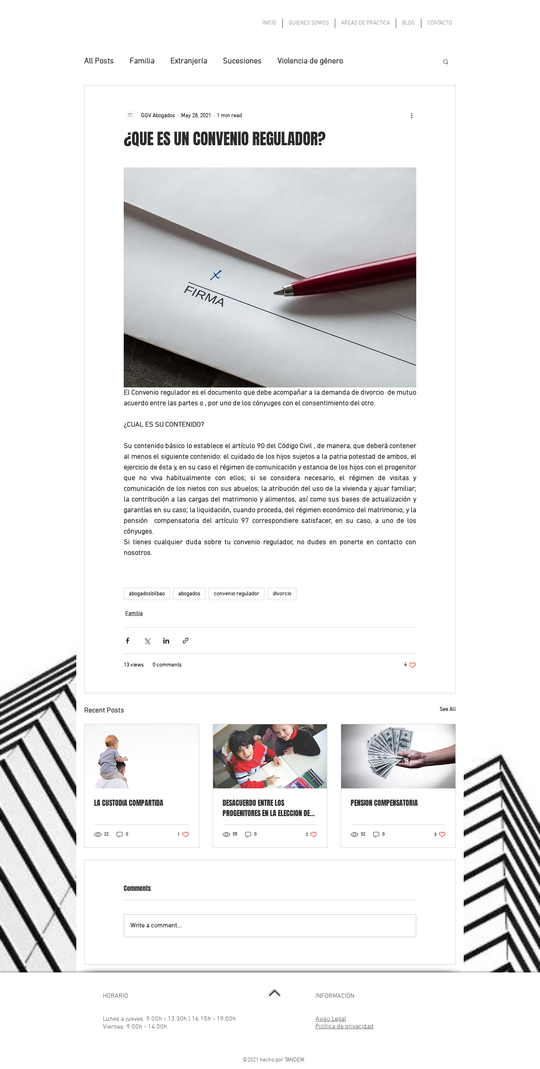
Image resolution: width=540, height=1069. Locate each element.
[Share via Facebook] (127, 640)
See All (448, 709)
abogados (189, 594)
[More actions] (411, 115)
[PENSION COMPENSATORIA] (398, 756)
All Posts (99, 61)
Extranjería (188, 61)
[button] (445, 61)
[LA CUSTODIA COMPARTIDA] (142, 756)
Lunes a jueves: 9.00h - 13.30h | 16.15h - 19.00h (169, 1019)
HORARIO (115, 996)
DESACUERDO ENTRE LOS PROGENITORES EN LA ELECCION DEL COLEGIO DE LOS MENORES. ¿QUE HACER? (268, 808)
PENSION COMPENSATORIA (384, 803)
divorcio (282, 594)
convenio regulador (236, 594)
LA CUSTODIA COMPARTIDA (128, 803)
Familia (142, 61)
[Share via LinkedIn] (166, 640)
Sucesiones (242, 61)
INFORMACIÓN (334, 996)
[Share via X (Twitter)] (147, 640)
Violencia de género (310, 61)
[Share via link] (185, 640)
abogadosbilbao (147, 594)
